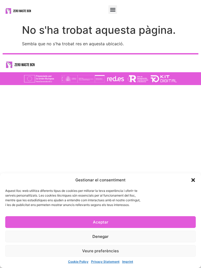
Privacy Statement (105, 262)
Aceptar (100, 222)
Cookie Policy (78, 262)
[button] (193, 180)
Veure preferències (100, 250)
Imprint (127, 262)
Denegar (100, 236)
